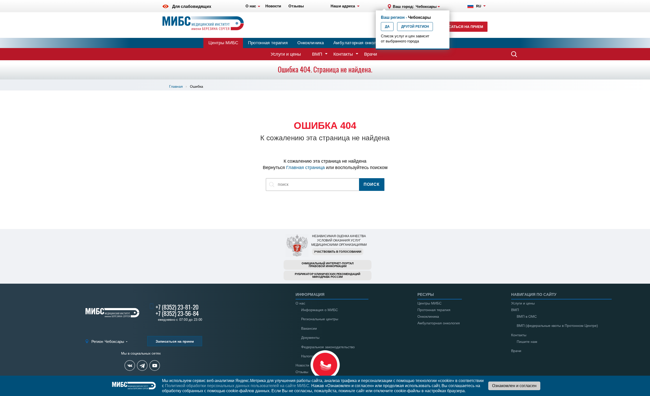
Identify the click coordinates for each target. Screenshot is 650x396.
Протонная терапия (268, 42)
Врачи (370, 54)
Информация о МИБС (319, 310)
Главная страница (305, 167)
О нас (300, 303)
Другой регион (415, 26)
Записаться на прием (461, 27)
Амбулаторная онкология (359, 42)
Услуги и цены (286, 54)
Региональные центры (319, 319)
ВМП (317, 54)
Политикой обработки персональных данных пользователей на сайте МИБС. (237, 386)
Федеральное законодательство (328, 347)
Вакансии (309, 328)
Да (387, 26)
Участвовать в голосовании (337, 251)
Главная (176, 86)
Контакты (343, 54)
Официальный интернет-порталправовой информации (328, 265)
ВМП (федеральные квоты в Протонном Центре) (557, 326)
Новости (302, 365)
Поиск (372, 184)
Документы (310, 338)
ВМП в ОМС (527, 316)
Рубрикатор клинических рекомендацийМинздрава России (327, 275)
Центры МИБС (223, 42)
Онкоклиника (310, 42)
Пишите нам (527, 342)
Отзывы (302, 372)
